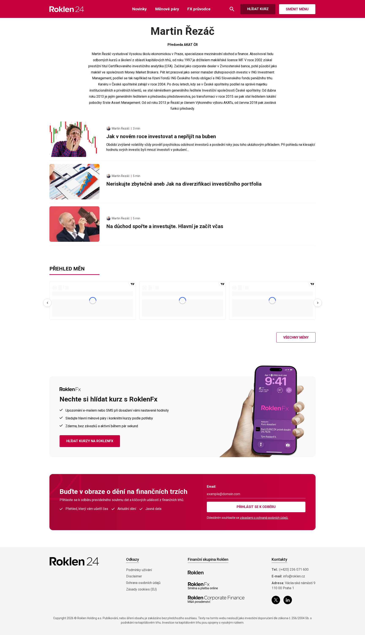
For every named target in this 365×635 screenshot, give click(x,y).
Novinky (139, 9)
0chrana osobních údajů (143, 583)
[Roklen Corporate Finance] (216, 599)
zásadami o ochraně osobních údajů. (264, 517)
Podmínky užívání (139, 570)
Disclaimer (134, 576)
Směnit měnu (297, 9)
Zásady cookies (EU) (141, 589)
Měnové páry (167, 9)
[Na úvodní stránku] (66, 9)
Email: (211, 487)
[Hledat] (232, 9)
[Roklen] (196, 572)
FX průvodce (199, 9)
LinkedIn (287, 600)
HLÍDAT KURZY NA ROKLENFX (89, 441)
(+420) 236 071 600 (294, 569)
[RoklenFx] (203, 586)
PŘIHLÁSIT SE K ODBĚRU (256, 507)
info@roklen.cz (294, 576)
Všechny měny (296, 337)
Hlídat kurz (258, 9)
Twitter (276, 600)
